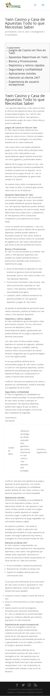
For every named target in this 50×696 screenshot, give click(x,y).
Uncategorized (37, 31)
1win (7, 108)
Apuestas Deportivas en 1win (28, 57)
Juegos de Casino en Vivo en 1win (27, 51)
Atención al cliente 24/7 (24, 77)
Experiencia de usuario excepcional (24, 83)
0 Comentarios (11, 35)
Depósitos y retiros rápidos (26, 65)
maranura (12, 31)
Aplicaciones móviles (22, 73)
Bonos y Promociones (23, 61)
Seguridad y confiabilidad (25, 69)
